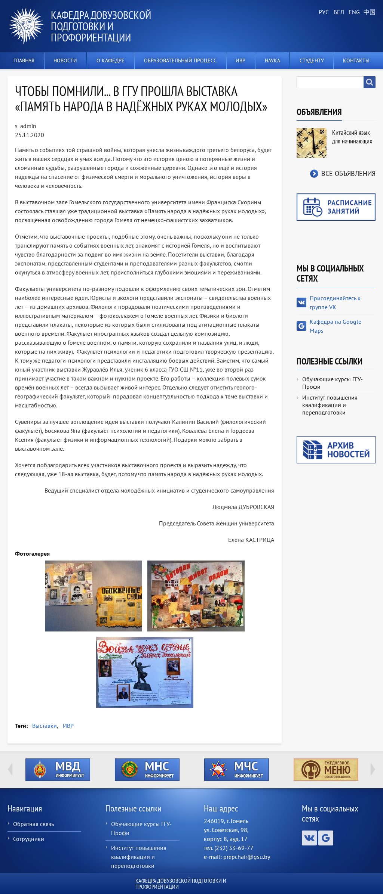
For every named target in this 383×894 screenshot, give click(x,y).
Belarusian (338, 12)
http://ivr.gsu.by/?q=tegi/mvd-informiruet (57, 769)
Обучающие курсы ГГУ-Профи (332, 382)
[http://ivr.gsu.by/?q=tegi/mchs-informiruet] (236, 769)
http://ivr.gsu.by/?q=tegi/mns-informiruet (147, 769)
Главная (23, 60)
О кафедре (110, 60)
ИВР (68, 725)
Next (373, 769)
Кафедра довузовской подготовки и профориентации (101, 25)
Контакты (356, 60)
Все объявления (348, 173)
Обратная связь (33, 824)
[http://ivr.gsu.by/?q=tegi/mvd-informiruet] (57, 769)
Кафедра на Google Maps (335, 326)
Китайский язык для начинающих (352, 136)
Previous (10, 769)
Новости (65, 60)
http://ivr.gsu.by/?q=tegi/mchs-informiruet (236, 769)
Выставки (44, 725)
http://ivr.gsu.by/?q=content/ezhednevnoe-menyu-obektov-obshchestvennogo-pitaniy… (326, 769)
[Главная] (29, 26)
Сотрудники (28, 838)
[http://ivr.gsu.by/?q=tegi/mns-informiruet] (147, 769)
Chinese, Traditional (368, 12)
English (353, 12)
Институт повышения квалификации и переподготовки (330, 405)
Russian (323, 12)
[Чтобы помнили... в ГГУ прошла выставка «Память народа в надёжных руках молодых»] (93, 596)
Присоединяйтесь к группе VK (335, 302)
